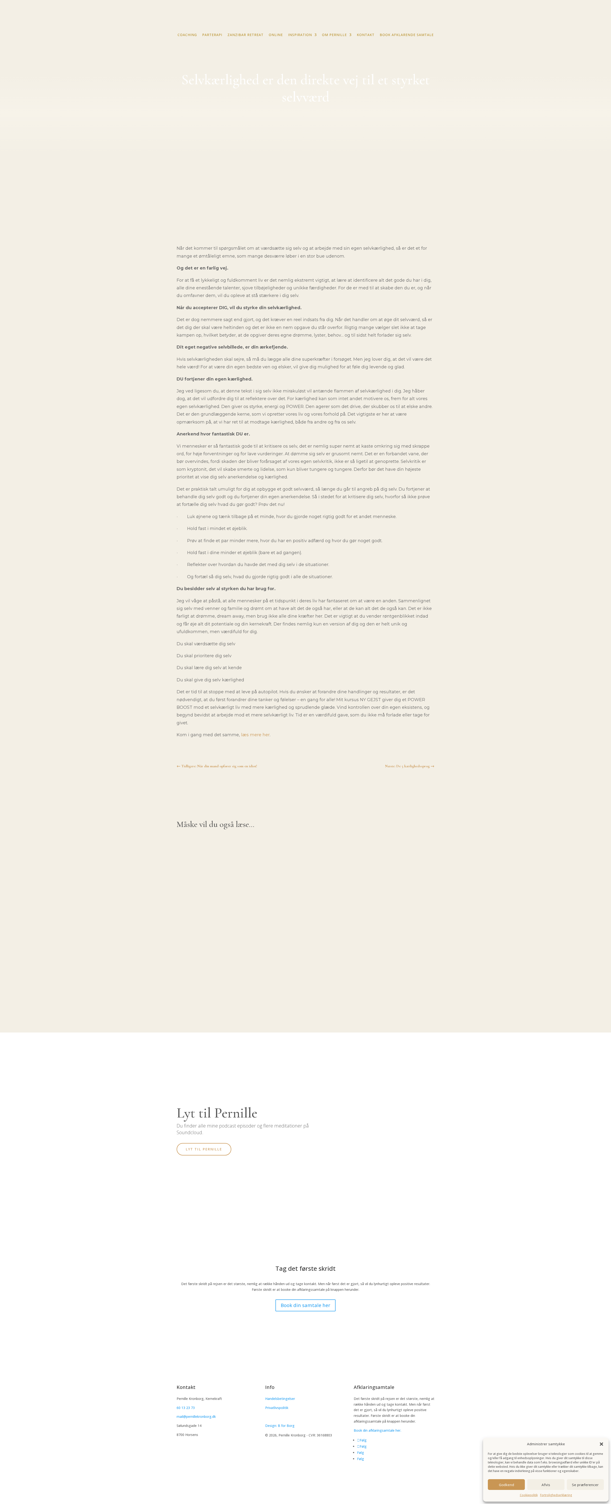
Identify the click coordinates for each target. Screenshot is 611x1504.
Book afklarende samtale (407, 35)
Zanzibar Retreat (203, 861)
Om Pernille (334, 35)
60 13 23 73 (186, 1407)
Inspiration (300, 35)
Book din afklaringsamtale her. (377, 1430)
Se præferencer (585, 1484)
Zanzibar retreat (245, 35)
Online (276, 35)
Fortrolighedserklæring (556, 1495)
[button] (601, 1444)
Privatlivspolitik (276, 1407)
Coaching (187, 35)
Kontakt (365, 35)
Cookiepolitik (529, 1495)
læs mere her (255, 734)
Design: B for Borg (280, 1425)
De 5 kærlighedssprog (209, 907)
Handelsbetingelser (280, 1398)
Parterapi (212, 35)
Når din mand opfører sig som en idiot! (228, 959)
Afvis (546, 1484)
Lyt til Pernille (204, 1149)
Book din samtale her (305, 1305)
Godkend (506, 1484)
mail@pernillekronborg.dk (196, 1416)
